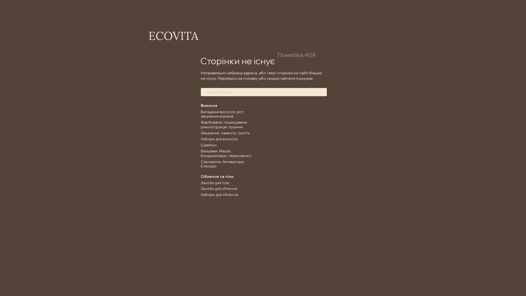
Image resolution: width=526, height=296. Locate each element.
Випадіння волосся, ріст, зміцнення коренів (222, 114)
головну (250, 78)
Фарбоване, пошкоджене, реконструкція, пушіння (224, 124)
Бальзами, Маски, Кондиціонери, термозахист (226, 153)
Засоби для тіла (215, 183)
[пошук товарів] (322, 92)
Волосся (209, 105)
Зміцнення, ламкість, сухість (225, 133)
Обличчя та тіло (217, 176)
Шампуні (209, 145)
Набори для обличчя (219, 194)
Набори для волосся (219, 139)
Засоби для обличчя (219, 188)
